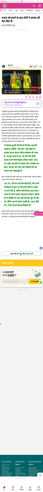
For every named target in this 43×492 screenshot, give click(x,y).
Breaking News (20, 473)
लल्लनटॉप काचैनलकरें (21, 253)
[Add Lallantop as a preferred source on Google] (34, 66)
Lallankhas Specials (18, 471)
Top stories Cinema (35, 470)
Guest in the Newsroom (6, 469)
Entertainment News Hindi (33, 468)
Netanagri (5, 472)
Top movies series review (34, 475)
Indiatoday (16, 1)
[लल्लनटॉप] (5, 6)
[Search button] (34, 6)
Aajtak (10, 1)
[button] (39, 5)
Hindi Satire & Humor (19, 468)
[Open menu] (1, 10)
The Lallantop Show (6, 465)
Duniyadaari (6, 468)
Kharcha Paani (6, 474)
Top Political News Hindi (21, 475)
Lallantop (4, 1)
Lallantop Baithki (7, 473)
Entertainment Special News (33, 472)
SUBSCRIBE (35, 281)
